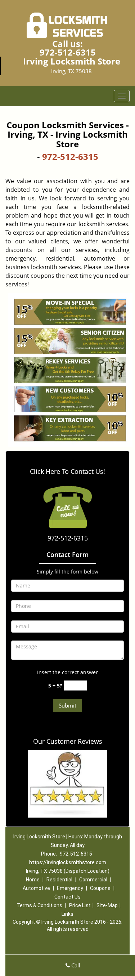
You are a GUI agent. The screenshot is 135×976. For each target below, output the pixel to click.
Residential (59, 879)
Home (33, 879)
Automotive (36, 888)
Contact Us (67, 897)
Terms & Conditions (39, 905)
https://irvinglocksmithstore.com (67, 862)
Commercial (93, 879)
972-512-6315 (68, 52)
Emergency (70, 888)
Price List (80, 905)
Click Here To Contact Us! (67, 471)
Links (67, 914)
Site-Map (107, 905)
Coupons (100, 888)
